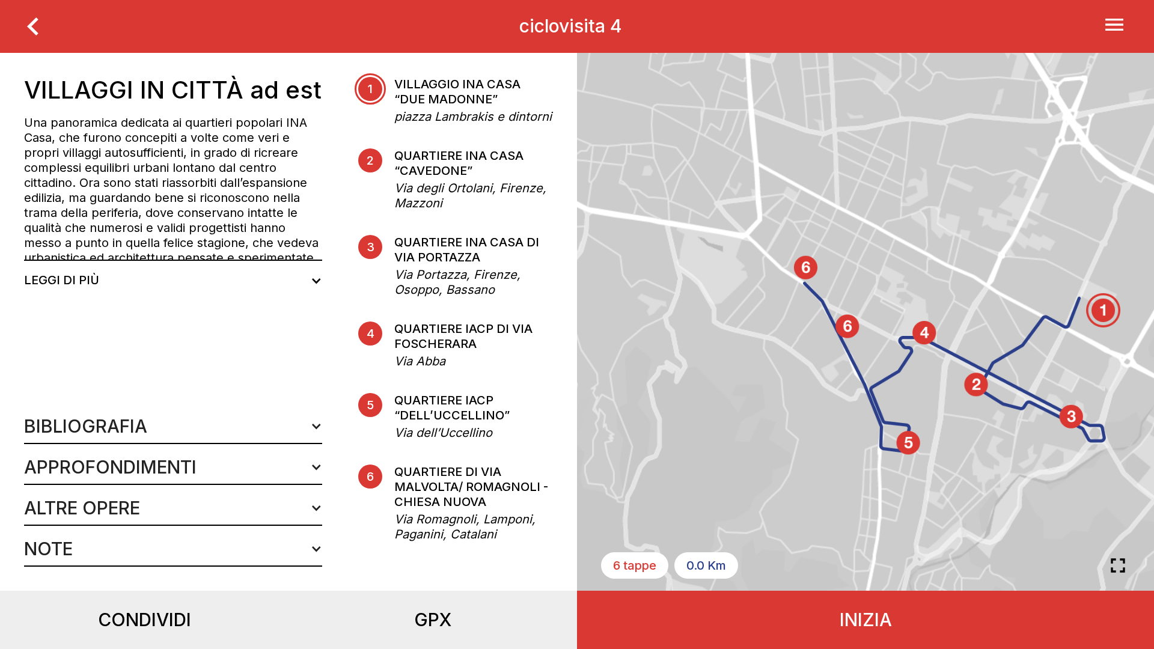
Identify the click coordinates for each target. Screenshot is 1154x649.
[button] (173, 426)
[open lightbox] (1118, 565)
